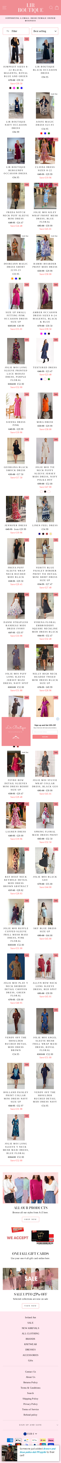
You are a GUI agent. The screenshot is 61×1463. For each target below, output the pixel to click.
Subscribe (45, 736)
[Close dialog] (57, 719)
